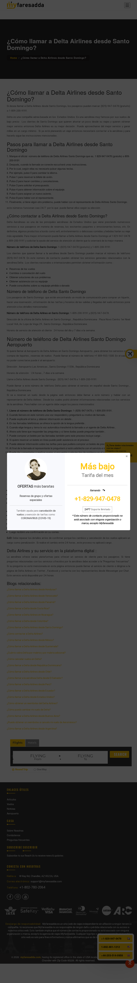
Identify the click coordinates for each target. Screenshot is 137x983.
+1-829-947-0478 (97, 499)
